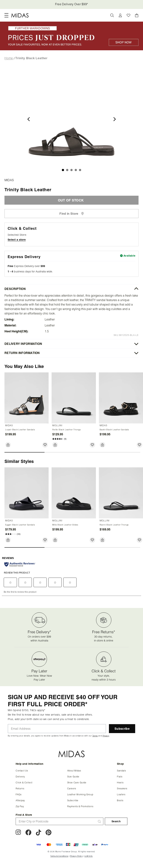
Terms (97, 189)
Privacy (108, 189)
